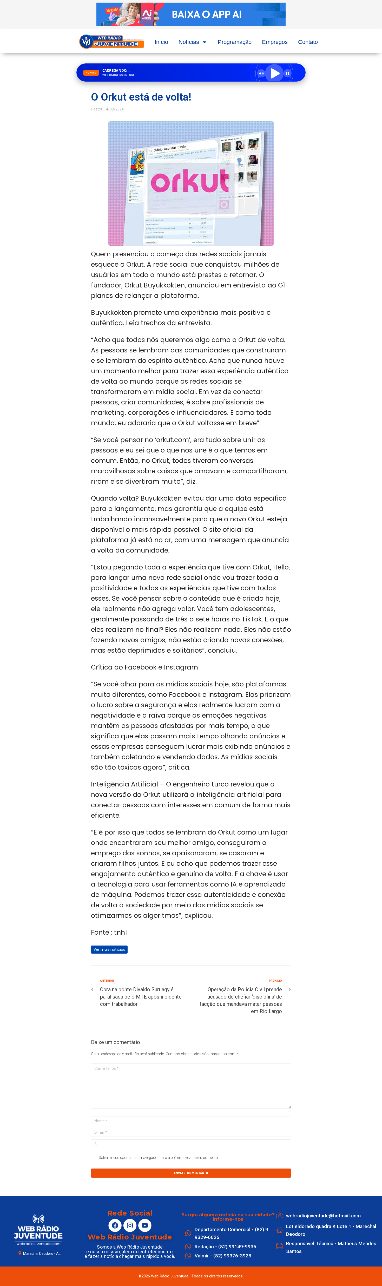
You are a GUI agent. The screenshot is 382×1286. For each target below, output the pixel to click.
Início (161, 42)
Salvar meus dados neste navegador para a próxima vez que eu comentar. (159, 1158)
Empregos (275, 42)
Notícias (189, 42)
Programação (235, 42)
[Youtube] (144, 1225)
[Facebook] (114, 1225)
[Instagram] (129, 1225)
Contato (308, 42)
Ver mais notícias (109, 949)
